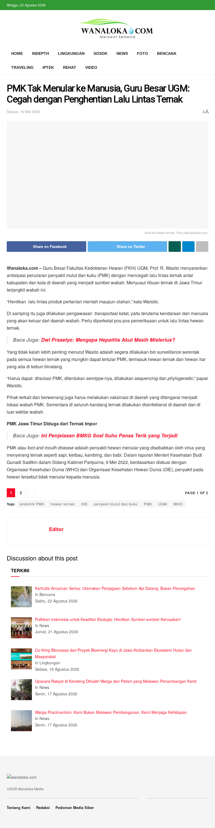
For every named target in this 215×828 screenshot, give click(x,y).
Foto (142, 53)
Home (17, 53)
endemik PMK (32, 503)
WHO (178, 503)
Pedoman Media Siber (74, 807)
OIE (84, 503)
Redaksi (43, 807)
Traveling (22, 67)
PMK (148, 503)
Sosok (101, 53)
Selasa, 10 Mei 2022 (23, 111)
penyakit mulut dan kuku (115, 503)
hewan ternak (63, 503)
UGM (162, 503)
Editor (56, 529)
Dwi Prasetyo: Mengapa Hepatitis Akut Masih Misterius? (108, 339)
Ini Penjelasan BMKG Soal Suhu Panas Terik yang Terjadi (109, 435)
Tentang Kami (19, 807)
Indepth (40, 53)
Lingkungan (71, 53)
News (122, 53)
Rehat (69, 67)
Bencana (166, 53)
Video (91, 67)
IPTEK (48, 67)
